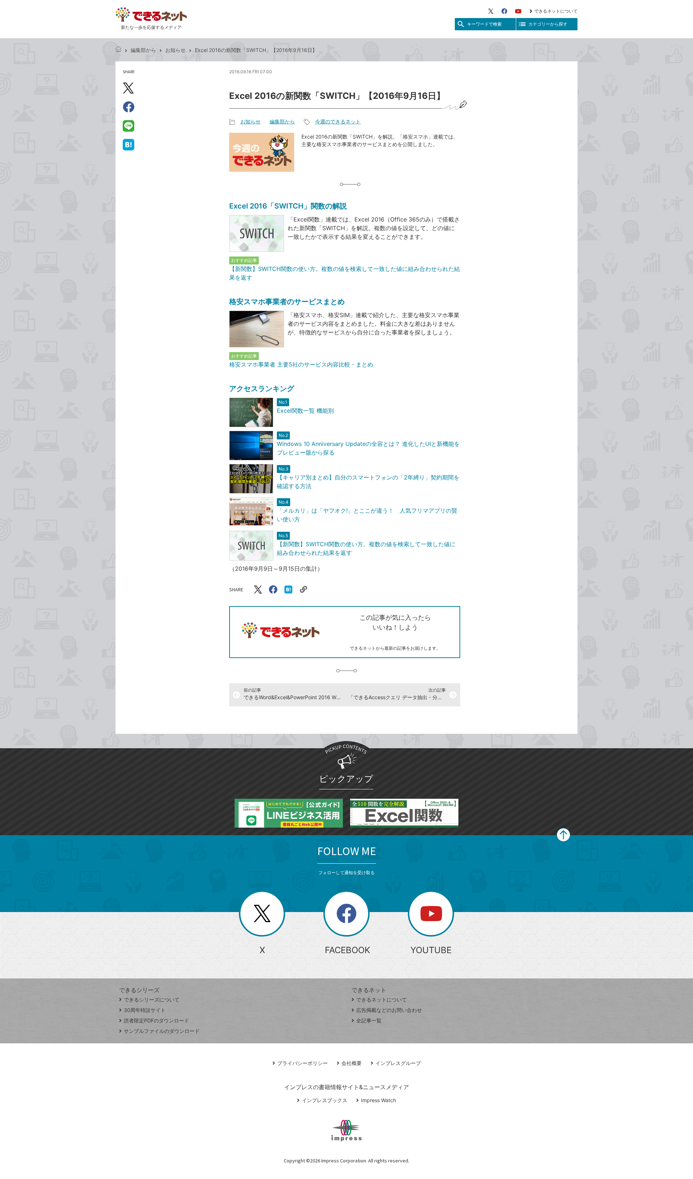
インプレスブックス (324, 1100)
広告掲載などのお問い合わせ (389, 1010)
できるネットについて (556, 11)
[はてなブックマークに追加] (128, 144)
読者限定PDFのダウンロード (156, 1020)
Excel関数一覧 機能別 (305, 410)
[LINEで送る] (128, 125)
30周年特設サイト (145, 1010)
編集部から (143, 50)
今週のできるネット (338, 121)
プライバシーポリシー (302, 1063)
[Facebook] (504, 11)
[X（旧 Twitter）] (490, 11)
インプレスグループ (398, 1063)
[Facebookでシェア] (128, 107)
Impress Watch (378, 1100)
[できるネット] (118, 50)
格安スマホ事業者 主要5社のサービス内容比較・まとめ (301, 364)
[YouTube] (518, 11)
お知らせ (175, 50)
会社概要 (351, 1063)
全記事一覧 (369, 1020)
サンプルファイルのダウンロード (162, 1031)
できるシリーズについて (151, 999)
